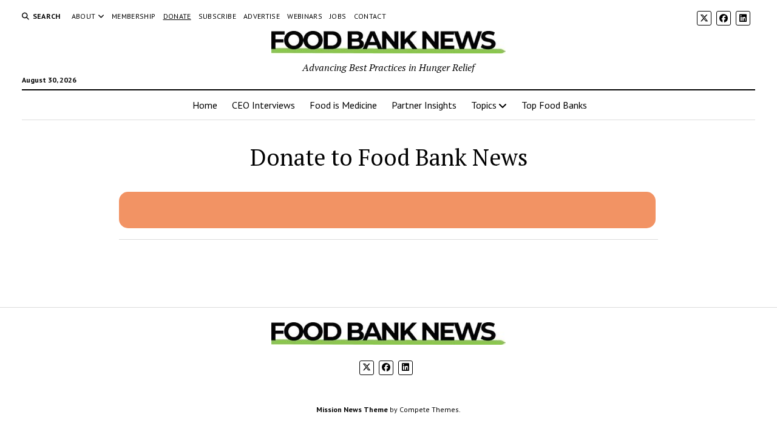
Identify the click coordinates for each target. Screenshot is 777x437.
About (84, 16)
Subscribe (217, 16)
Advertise (261, 16)
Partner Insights (424, 105)
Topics (484, 105)
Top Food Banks (554, 105)
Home (204, 105)
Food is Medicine (343, 105)
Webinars (304, 16)
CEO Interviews (263, 105)
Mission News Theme (352, 409)
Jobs (338, 16)
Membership (134, 16)
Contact (370, 16)
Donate (177, 16)
